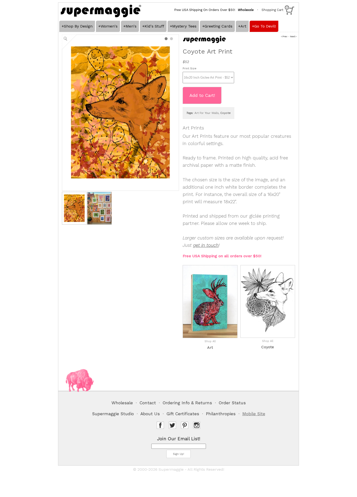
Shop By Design (78, 26)
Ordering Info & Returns (187, 402)
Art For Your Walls (207, 113)
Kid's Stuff (154, 26)
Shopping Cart (272, 10)
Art (243, 26)
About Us (150, 413)
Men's (131, 26)
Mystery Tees (184, 26)
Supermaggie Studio (113, 413)
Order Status (232, 402)
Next (292, 36)
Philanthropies (221, 413)
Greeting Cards (218, 26)
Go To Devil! (265, 26)
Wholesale (122, 402)
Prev (284, 36)
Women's (109, 26)
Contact (148, 402)
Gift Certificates (183, 413)
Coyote (267, 347)
